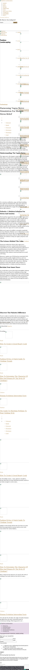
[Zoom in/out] (4, 664)
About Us (5, 625)
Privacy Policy (6, 628)
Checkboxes (3, 643)
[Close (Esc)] (0, 664)
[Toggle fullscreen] (3, 664)
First (14, 638)
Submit (2, 652)
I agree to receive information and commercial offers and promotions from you (14, 649)
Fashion (4, 3)
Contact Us (6, 631)
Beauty (4, 5)
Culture (5, 7)
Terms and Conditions (8, 629)
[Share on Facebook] (16, 117)
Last (14, 640)
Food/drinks (6, 13)
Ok (25, 669)
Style (4, 4)
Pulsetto (8, 147)
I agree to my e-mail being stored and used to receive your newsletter (15, 646)
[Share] (1, 664)
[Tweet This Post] (16, 119)
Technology (6, 12)
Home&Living (6, 8)
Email (2, 641)
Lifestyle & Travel (7, 11)
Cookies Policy (7, 627)
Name (2, 637)
